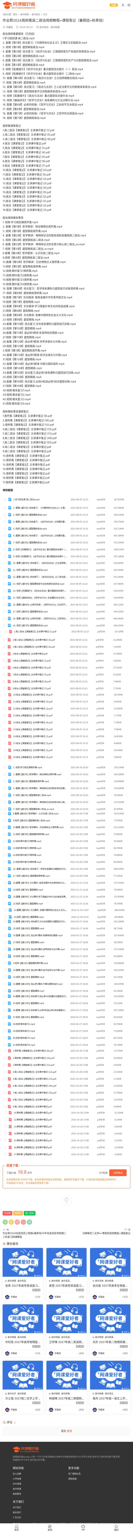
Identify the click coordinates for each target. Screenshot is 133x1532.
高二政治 (29, 1213)
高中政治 (43, 27)
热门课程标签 (74, 1473)
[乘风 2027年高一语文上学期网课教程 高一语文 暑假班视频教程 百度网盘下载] (110, 1375)
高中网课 (55, 27)
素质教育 (17, 1494)
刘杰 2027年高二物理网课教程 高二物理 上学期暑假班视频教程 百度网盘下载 (110, 1342)
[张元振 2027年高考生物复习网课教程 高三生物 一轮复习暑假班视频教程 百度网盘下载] (110, 1262)
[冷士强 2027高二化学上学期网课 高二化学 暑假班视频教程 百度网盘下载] (23, 1375)
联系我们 (17, 1512)
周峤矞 (18, 1213)
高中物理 (12, 1337)
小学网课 (17, 1479)
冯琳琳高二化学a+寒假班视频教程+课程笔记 (106, 1233)
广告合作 (17, 1517)
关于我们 (17, 1507)
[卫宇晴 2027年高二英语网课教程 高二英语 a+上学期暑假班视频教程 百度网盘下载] (66, 1318)
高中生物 (99, 1281)
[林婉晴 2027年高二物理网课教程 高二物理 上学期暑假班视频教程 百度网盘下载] (66, 1375)
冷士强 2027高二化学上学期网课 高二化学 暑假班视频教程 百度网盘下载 (22, 1398)
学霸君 (9, 27)
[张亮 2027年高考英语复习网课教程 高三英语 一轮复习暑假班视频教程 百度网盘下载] (23, 1262)
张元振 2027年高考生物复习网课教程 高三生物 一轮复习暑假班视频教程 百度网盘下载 (110, 1285)
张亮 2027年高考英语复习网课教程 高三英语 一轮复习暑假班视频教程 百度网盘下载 (22, 1285)
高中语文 (109, 1393)
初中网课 (17, 1484)
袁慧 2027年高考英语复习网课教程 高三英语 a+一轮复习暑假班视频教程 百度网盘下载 (66, 1285)
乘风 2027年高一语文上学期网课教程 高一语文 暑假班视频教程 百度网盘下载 (110, 1398)
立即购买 (118, 1172)
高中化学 (12, 1393)
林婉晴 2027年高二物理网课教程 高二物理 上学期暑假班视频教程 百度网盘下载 (66, 1398)
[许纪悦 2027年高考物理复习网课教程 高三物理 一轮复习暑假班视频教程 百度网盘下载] (23, 1318)
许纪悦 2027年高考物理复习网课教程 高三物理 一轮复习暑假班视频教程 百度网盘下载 (22, 1342)
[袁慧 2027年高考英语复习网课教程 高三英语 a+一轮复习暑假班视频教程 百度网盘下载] (66, 1262)
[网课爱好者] (19, 5)
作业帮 (7, 1213)
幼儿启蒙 (17, 1473)
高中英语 (21, 1281)
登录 (69, 1431)
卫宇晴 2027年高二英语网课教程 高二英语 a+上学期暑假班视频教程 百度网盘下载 (66, 1342)
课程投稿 (72, 1479)
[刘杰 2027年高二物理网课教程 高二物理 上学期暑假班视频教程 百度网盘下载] (110, 1318)
